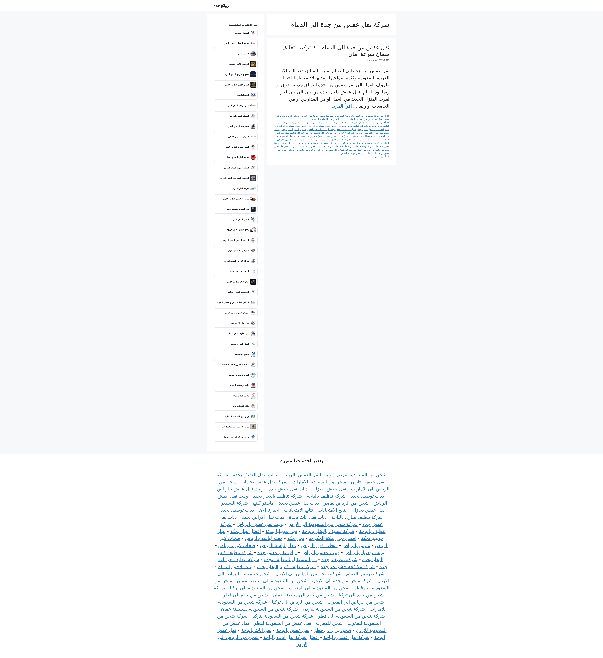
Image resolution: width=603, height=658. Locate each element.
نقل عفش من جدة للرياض (353, 153)
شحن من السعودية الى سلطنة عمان (272, 580)
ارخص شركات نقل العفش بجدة (338, 122)
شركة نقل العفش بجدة (358, 139)
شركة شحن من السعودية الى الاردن (323, 524)
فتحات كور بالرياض (319, 545)
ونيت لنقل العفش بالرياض (307, 474)
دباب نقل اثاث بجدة (308, 517)
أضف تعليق (380, 156)
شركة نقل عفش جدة (315, 139)
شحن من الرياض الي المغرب (355, 602)
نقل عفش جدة (285, 143)
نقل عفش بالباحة (292, 630)
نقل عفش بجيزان (329, 489)
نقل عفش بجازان (368, 510)
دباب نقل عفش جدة (288, 489)
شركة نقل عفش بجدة (336, 139)
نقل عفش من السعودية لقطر (282, 623)
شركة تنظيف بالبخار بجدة (277, 496)
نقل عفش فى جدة (330, 146)
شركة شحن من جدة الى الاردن (342, 580)
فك (346, 119)
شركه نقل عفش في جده (349, 143)
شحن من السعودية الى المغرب (319, 587)
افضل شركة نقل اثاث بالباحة (291, 637)
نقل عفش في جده (293, 146)
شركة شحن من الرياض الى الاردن (308, 573)
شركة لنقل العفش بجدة (288, 136)
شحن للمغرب (329, 623)
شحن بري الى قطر (332, 630)
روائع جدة (221, 5)
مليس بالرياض (356, 545)
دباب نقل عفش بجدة (299, 503)
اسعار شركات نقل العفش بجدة (362, 126)
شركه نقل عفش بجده (372, 143)
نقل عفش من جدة (375, 149)
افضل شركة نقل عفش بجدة (371, 129)
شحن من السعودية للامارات (319, 481)
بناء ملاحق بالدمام (235, 566)
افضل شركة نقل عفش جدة (343, 129)
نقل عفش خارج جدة (369, 146)
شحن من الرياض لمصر (346, 503)
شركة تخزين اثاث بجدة (311, 136)
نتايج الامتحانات (298, 510)
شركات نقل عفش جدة (359, 136)
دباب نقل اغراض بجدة (263, 517)
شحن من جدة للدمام (329, 115)
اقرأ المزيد (341, 106)
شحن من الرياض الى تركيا (297, 602)
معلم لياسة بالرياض (263, 538)
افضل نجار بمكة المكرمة (332, 538)
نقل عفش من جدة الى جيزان (294, 149)
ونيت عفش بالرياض (320, 552)
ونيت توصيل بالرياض (364, 552)
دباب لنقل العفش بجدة (255, 474)
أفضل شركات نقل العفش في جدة (370, 122)
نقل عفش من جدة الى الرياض (324, 149)
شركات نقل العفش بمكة (296, 132)
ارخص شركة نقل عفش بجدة (309, 122)
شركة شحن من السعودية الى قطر (351, 616)
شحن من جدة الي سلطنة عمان (303, 595)
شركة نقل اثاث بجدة (379, 139)
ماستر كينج (263, 503)
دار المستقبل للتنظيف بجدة (290, 559)
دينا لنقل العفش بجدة (291, 129)
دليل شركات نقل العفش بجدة (316, 129)
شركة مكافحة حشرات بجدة (348, 566)
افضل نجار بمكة (245, 531)
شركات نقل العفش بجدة (320, 132)
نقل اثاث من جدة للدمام (333, 119)
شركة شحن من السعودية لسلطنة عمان (259, 609)
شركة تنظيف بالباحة (326, 496)
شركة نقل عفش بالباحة (346, 637)
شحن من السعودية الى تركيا (257, 587)
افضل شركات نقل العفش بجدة (310, 126)
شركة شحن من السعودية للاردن (334, 609)
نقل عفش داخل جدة (349, 146)
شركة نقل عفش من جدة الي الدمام (366, 119)
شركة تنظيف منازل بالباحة (357, 517)
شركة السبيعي (234, 503)
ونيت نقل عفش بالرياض (240, 489)
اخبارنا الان (269, 510)
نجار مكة (295, 538)
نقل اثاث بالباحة (256, 630)
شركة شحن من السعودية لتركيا (282, 616)
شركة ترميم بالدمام (365, 573)
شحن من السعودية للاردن (361, 474)
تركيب (350, 115)
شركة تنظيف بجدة (339, 559)
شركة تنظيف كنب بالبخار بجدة (286, 566)
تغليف (343, 115)
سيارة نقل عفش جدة (369, 132)
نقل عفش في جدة (311, 146)
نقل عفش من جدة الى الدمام (352, 149)
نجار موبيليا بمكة (281, 531)
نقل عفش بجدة (315, 143)
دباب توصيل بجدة (367, 496)
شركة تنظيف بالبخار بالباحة (328, 531)
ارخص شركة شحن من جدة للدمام (370, 115)
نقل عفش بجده (300, 143)
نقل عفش (316, 119)
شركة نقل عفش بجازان (265, 481)
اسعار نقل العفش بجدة (336, 126)
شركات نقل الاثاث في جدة (345, 132)
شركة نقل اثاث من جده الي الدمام (302, 115)
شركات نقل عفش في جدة (335, 136)
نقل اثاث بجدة (330, 143)
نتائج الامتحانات (332, 510)
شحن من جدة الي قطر (245, 595)
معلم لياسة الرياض (278, 545)
